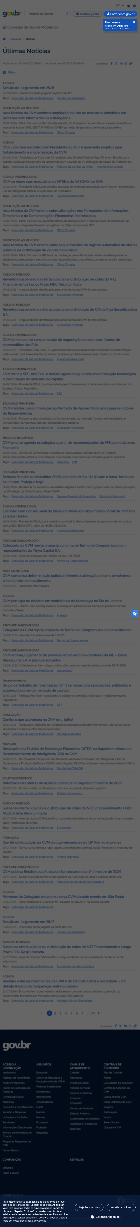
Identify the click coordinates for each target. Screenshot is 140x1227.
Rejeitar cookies (89, 1207)
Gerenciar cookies (108, 1216)
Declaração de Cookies (33, 1220)
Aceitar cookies (121, 1207)
